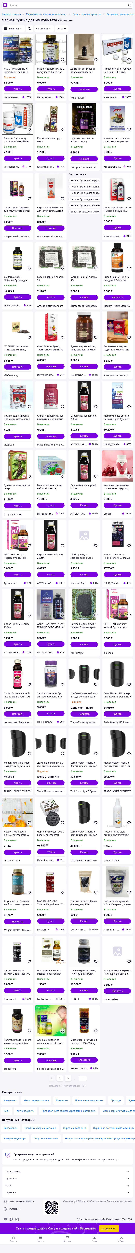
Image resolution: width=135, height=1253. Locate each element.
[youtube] (5, 1219)
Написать (84, 89)
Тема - (17, 1201)
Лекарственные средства (86, 14)
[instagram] (17, 1219)
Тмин (6, 1110)
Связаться (84, 1059)
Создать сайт (109, 1228)
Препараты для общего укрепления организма (68, 1110)
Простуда (116, 1100)
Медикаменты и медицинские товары (46, 14)
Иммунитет (10, 1100)
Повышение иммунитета (89, 1100)
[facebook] (11, 1219)
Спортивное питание (46, 1138)
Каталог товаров (11, 14)
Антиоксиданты (25, 1110)
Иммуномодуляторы (15, 1138)
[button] (17, 88)
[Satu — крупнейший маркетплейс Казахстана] (5, 5)
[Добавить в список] (29, 59)
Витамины (62, 1100)
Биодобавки (10, 1127)
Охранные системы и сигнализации (113, 1127)
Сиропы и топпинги (74, 1127)
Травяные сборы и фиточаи (40, 1127)
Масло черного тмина (36, 1100)
